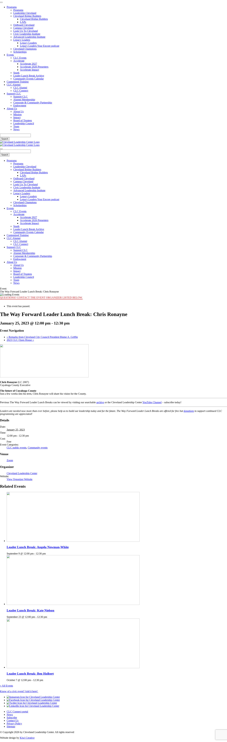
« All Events (6, 685)
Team (16, 126)
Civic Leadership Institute (26, 33)
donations (189, 411)
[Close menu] (1, 2)
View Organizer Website (19, 479)
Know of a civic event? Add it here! (19, 691)
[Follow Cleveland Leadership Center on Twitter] (32, 703)
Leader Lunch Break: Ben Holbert (30, 673)
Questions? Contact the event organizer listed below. (41, 297)
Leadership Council (23, 123)
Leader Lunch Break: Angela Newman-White (38, 547)
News (16, 129)
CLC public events (16, 447)
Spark (16, 72)
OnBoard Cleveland (23, 25)
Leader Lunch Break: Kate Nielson (30, 610)
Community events (38, 447)
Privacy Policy (14, 723)
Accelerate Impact (29, 69)
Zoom (10, 460)
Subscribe (12, 717)
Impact (16, 117)
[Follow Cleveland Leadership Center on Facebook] (33, 700)
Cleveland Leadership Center (22, 473)
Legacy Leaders (21, 39)
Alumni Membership (24, 99)
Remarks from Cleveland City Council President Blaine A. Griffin (42, 337)
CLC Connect (20, 90)
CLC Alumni (13, 84)
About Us (12, 108)
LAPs (23, 22)
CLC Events (19, 57)
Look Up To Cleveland (25, 31)
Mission (17, 114)
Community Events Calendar (28, 78)
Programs (12, 7)
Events (10, 54)
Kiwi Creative (27, 737)
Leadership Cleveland (24, 13)
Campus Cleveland (23, 28)
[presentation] (73, 540)
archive (100, 402)
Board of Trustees (22, 120)
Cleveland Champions (25, 48)
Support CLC (14, 93)
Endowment (19, 105)
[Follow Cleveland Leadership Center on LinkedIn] (33, 706)
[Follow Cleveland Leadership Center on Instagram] (33, 697)
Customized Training (18, 81)
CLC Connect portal (17, 711)
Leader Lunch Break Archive (28, 75)
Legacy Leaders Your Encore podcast (39, 45)
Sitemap (11, 726)
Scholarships (20, 51)
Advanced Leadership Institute (29, 36)
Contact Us (12, 720)
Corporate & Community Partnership (32, 102)
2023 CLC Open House (20, 340)
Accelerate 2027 (28, 63)
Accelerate (18, 60)
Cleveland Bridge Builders (27, 16)
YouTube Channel (152, 402)
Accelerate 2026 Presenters (34, 66)
